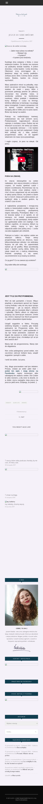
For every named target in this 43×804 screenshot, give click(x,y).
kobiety (8, 402)
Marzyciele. (16, 775)
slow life (16, 402)
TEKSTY (22, 31)
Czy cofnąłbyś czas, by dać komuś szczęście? (21, 762)
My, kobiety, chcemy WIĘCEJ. (14, 504)
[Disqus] (21, 543)
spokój (24, 402)
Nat (22, 417)
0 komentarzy (21, 412)
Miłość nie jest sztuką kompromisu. (19, 770)
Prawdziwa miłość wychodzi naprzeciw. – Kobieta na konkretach (20, 768)
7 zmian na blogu (11, 495)
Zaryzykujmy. (21, 747)
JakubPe (7, 775)
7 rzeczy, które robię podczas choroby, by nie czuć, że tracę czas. (21, 462)
